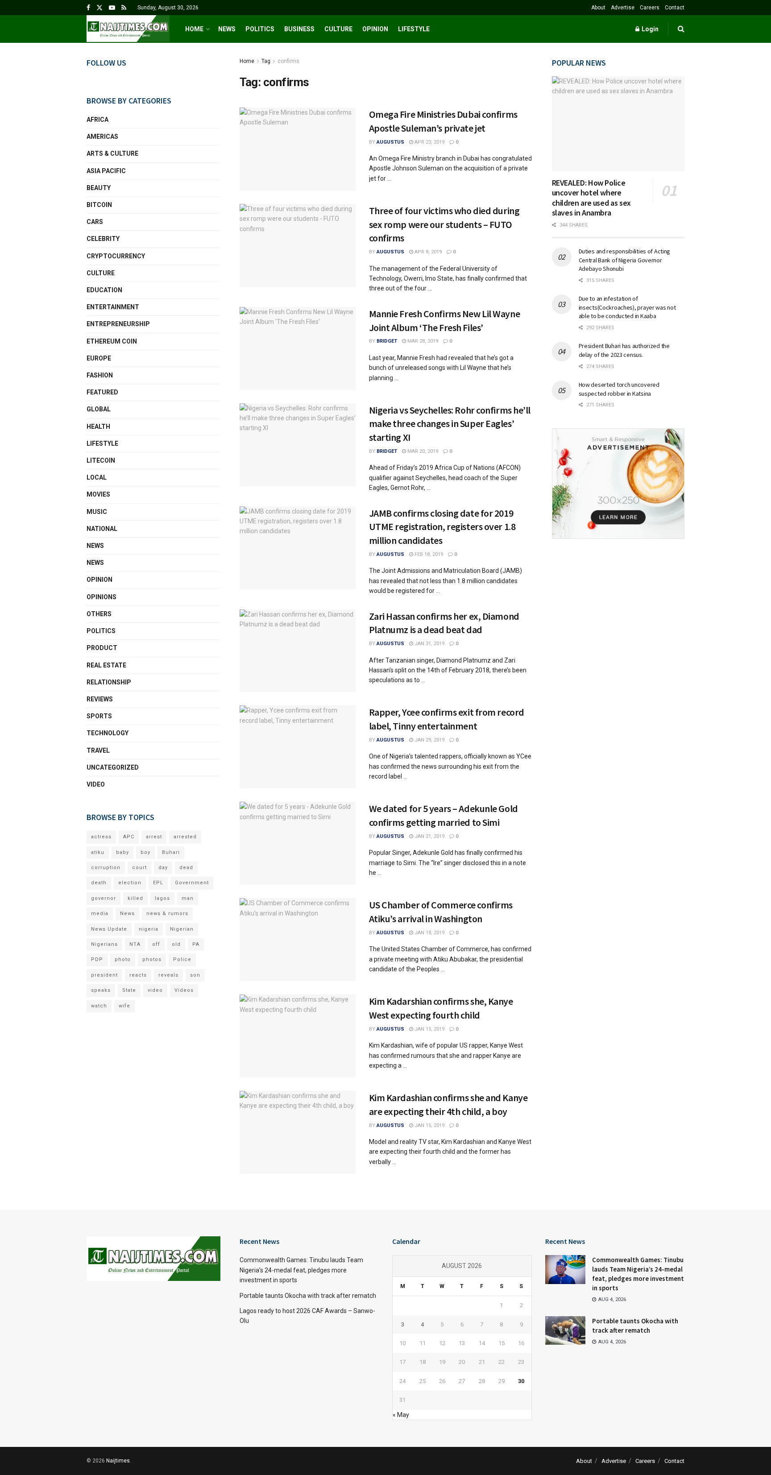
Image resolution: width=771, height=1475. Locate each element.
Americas (102, 136)
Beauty (99, 187)
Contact (674, 7)
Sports (99, 716)
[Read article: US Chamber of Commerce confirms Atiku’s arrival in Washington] (298, 939)
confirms (288, 61)
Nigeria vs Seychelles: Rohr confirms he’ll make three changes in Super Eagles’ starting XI (450, 424)
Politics (259, 29)
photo (123, 959)
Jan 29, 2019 (428, 740)
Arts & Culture (112, 153)
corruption (105, 867)
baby (122, 852)
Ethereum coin (112, 341)
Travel (98, 750)
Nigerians (104, 944)
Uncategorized (113, 767)
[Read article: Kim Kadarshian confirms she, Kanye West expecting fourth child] (298, 1035)
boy (145, 852)
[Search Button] (681, 29)
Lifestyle (414, 29)
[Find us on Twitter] (99, 8)
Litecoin (101, 460)
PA (195, 944)
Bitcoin (99, 204)
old (176, 944)
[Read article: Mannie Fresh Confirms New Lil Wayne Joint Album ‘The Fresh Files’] (298, 348)
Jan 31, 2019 (428, 643)
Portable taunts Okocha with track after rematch (308, 1295)
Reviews (100, 699)
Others (99, 613)
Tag (265, 61)
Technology (107, 733)
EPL (158, 883)
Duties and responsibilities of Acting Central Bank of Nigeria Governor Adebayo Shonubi (625, 260)
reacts (138, 975)
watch (99, 1006)
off (156, 944)
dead (186, 867)
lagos (162, 898)
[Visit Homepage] (128, 29)
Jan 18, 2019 (428, 933)
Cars (95, 221)
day (163, 867)
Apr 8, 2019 (427, 252)
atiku (97, 852)
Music (97, 511)
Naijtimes (118, 1461)
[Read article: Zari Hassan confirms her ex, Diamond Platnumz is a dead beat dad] (298, 650)
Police (182, 959)
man (188, 898)
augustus (390, 142)
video (155, 990)
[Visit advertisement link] (618, 483)
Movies (98, 494)
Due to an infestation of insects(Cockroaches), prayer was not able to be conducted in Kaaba (627, 307)
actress (101, 837)
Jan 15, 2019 (428, 1029)
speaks (101, 990)
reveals (168, 975)
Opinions (101, 597)
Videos (184, 990)
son (195, 975)
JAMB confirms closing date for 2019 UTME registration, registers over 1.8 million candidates (442, 527)
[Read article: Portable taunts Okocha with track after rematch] (565, 1330)
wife (124, 1006)
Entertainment (113, 307)
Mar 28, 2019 (422, 341)
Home (194, 29)
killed (135, 898)
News (227, 29)
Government (192, 883)
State (129, 990)
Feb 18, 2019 (428, 554)
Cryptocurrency (116, 256)
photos (152, 959)
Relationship (109, 682)
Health (98, 426)
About (598, 7)
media (99, 913)
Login (649, 29)
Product (102, 647)
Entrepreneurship (118, 323)
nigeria (148, 929)
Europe (99, 358)
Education (104, 290)
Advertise (622, 7)
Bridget (387, 341)
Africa (97, 119)
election (129, 883)
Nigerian (182, 929)
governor (103, 898)
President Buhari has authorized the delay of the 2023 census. (624, 350)
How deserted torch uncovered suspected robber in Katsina (619, 389)
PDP (97, 959)
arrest (154, 837)
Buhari (171, 852)
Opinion (375, 29)
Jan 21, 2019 (428, 836)
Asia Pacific (106, 170)
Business (299, 29)
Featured (102, 392)
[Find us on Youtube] (112, 8)
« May (401, 1414)
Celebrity (103, 238)
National (102, 528)
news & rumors (167, 913)
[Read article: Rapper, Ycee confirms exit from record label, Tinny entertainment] (298, 746)
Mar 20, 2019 (422, 451)
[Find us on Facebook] (88, 8)
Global (99, 409)
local (97, 477)
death (99, 883)
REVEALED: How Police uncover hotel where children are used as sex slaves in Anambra (591, 198)
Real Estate (106, 665)
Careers (649, 7)
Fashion (100, 375)
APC (128, 837)
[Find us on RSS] (123, 8)
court (139, 867)
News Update (109, 929)
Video (96, 784)
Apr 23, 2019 (428, 142)
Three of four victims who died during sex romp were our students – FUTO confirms (444, 224)
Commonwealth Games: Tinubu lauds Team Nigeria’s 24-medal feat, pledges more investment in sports (301, 1270)
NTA (135, 944)
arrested (185, 837)
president (104, 975)
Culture (338, 29)
